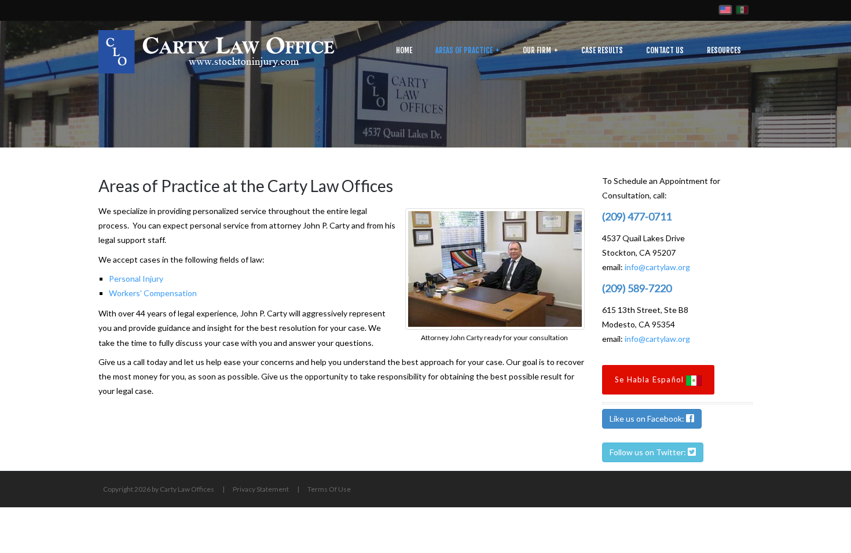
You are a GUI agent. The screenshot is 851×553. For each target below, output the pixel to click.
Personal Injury (136, 278)
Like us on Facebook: (648, 418)
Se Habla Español (650, 379)
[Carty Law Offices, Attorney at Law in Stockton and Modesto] (216, 51)
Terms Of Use (329, 489)
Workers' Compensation (153, 293)
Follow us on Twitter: (649, 452)
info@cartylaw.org (657, 267)
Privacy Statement (261, 489)
